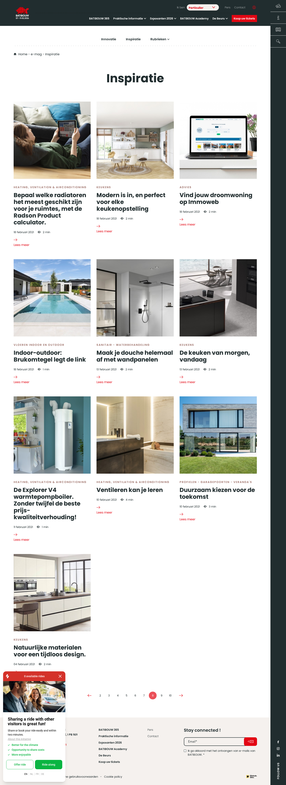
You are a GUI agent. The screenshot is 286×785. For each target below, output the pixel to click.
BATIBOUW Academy (194, 18)
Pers (227, 7)
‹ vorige (89, 695)
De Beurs (218, 18)
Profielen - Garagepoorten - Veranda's (216, 482)
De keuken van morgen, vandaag (215, 356)
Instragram (278, 748)
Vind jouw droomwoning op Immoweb (216, 198)
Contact (239, 7)
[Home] (22, 13)
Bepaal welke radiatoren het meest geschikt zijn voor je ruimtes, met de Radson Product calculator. (50, 209)
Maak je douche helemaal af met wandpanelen (135, 356)
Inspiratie (133, 39)
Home (22, 54)
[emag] (278, 29)
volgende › (181, 695)
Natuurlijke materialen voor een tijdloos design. (50, 651)
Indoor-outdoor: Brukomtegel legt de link (50, 356)
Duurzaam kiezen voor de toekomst (217, 493)
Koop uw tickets (244, 18)
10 (170, 695)
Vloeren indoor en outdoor (39, 345)
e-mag (36, 54)
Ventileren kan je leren (130, 490)
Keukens (104, 187)
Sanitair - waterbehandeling (123, 345)
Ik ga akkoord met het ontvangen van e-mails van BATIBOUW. (221, 753)
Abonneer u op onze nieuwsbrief (250, 741)
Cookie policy (113, 777)
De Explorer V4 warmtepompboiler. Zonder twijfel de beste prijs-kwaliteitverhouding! (47, 503)
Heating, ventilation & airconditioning (50, 187)
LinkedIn (278, 755)
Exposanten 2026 (161, 18)
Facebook (278, 742)
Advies (186, 187)
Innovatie (108, 39)
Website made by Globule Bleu (251, 776)
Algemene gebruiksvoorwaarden (76, 777)
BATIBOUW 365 (99, 18)
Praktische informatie (128, 18)
